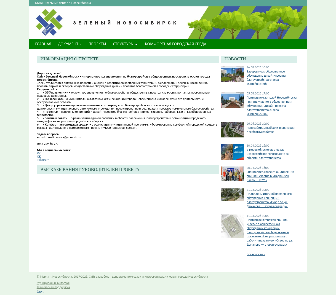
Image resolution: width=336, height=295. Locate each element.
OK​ (39, 156)
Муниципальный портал (53, 283)
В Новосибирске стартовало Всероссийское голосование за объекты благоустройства (268, 154)
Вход (40, 291)
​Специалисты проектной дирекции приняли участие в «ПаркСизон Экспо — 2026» (270, 176)
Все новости (256, 254)
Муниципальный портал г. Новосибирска (63, 3)
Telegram (43, 160)
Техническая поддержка (53, 287)
